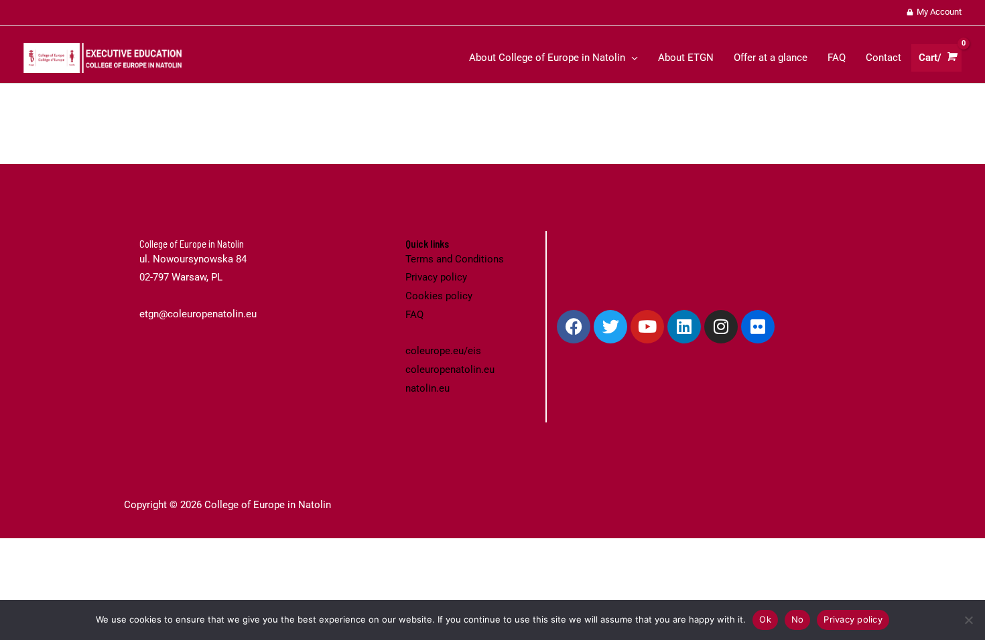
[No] (968, 620)
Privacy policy (436, 277)
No (797, 619)
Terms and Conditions (454, 259)
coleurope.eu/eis (443, 351)
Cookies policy (438, 296)
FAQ (414, 315)
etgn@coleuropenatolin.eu (198, 314)
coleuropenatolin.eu (450, 370)
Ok (765, 619)
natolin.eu (427, 388)
